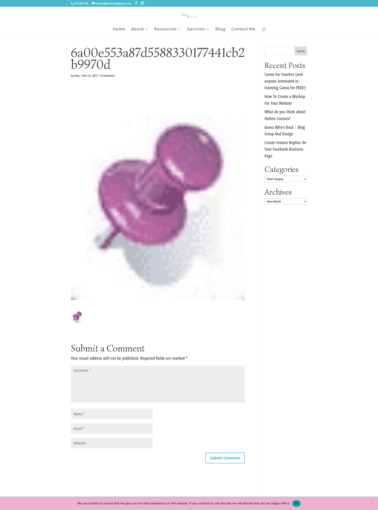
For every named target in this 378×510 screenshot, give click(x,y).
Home (119, 29)
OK (296, 503)
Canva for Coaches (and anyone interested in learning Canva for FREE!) (285, 81)
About (137, 29)
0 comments (107, 75)
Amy (77, 75)
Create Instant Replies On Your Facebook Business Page (285, 149)
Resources (165, 29)
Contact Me (243, 29)
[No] (372, 503)
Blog (220, 29)
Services (196, 29)
